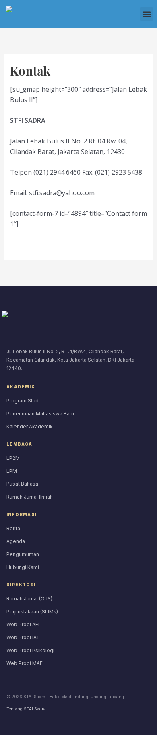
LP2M (13, 458)
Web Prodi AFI (22, 624)
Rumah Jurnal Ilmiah (29, 497)
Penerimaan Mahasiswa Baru (40, 414)
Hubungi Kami (22, 567)
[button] (146, 14)
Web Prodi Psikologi (30, 650)
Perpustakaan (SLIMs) (32, 612)
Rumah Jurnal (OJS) (29, 599)
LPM (11, 471)
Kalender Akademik (29, 426)
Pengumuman (22, 554)
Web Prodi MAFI (25, 663)
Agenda (15, 541)
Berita (13, 528)
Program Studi (23, 401)
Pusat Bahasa (22, 484)
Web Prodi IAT (23, 637)
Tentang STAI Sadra (26, 708)
